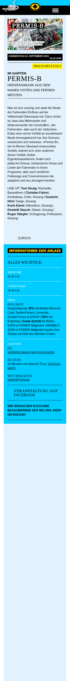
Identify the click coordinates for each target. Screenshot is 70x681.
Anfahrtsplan (18, 379)
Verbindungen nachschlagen (31, 352)
